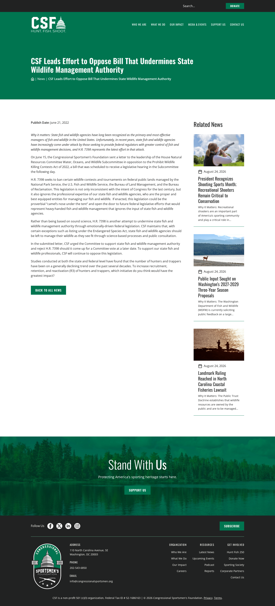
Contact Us (237, 577)
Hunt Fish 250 (235, 552)
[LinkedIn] (68, 526)
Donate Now (236, 558)
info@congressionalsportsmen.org (91, 581)
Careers (182, 571)
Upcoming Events (203, 558)
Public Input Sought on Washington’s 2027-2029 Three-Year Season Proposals (218, 287)
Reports (209, 571)
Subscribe (232, 526)
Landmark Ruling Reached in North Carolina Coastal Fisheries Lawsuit (213, 381)
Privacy (208, 598)
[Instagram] (77, 526)
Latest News (206, 552)
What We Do (179, 558)
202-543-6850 (78, 568)
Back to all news (48, 290)
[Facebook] (50, 526)
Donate (235, 6)
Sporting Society (234, 565)
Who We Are (179, 552)
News (41, 79)
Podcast (209, 565)
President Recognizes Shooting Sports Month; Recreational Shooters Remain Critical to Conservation (217, 189)
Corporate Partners (232, 571)
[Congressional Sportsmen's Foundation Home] (48, 24)
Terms (218, 598)
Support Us (137, 490)
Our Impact (179, 565)
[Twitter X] (59, 526)
